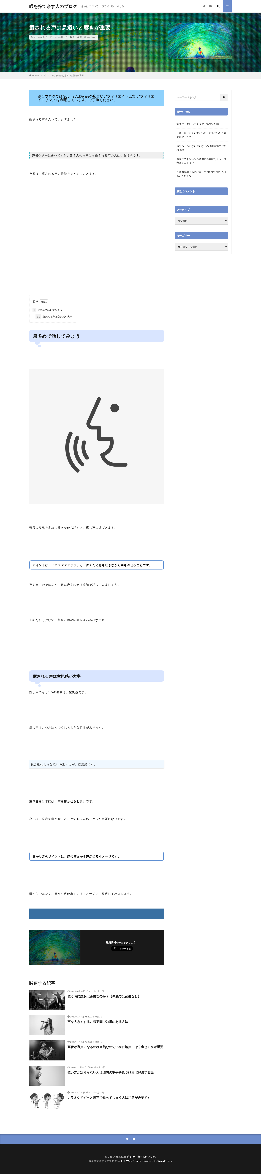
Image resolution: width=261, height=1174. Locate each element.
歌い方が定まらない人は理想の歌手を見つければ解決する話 (110, 1072)
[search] (224, 97)
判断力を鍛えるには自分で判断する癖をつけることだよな (201, 173)
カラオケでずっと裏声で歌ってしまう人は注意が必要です (109, 1097)
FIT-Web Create (131, 1160)
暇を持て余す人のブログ (53, 6)
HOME (35, 75)
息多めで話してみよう (48, 309)
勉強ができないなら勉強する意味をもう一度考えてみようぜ (201, 160)
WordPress (164, 1160)
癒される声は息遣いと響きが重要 (68, 75)
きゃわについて (89, 6)
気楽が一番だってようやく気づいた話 (197, 123)
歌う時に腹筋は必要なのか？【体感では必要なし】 (104, 996)
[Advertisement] (96, 267)
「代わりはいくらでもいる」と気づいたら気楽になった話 (201, 134)
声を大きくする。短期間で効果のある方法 (97, 1021)
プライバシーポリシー (114, 6)
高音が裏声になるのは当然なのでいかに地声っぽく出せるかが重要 (115, 1047)
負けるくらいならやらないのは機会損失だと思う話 (201, 147)
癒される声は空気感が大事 (54, 316)
